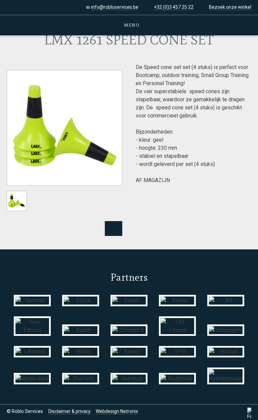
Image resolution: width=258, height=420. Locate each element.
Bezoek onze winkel (230, 7)
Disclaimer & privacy (69, 411)
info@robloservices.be (114, 7)
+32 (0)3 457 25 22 (174, 7)
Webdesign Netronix (117, 411)
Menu (130, 25)
